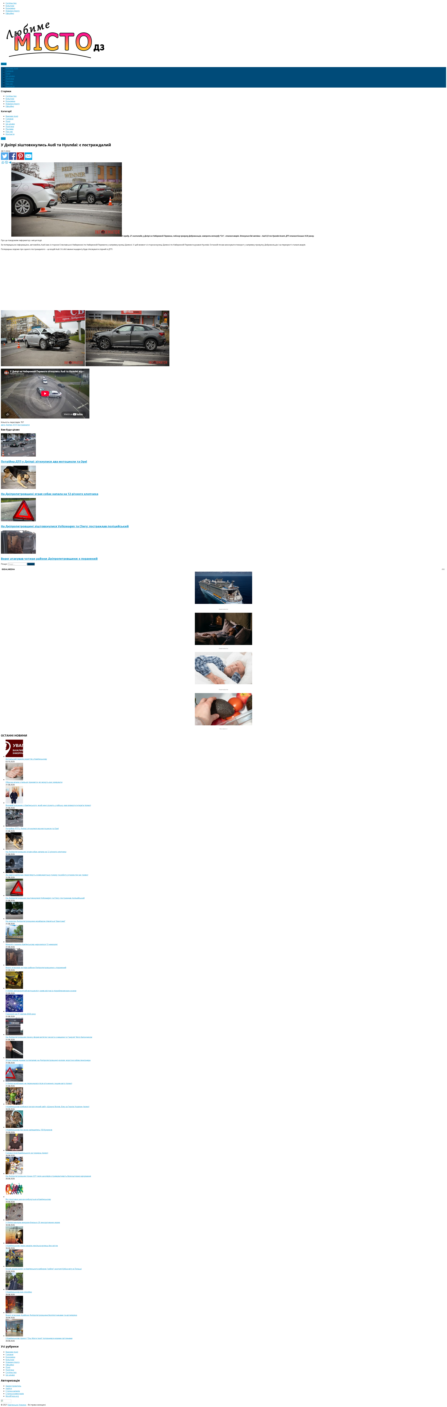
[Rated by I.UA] (6, 1402)
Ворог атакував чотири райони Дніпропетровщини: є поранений (49, 558)
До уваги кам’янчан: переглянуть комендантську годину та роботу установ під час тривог (47, 875)
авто (3, 425)
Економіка (10, 8)
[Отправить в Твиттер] (4, 159)
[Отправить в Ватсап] (3, 162)
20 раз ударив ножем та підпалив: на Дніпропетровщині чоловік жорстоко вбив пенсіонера (48, 1060)
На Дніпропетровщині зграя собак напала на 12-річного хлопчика (49, 494)
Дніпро (9, 425)
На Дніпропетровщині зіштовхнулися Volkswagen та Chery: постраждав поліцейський (65, 526)
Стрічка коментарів (15, 1393)
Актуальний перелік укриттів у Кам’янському (26, 759)
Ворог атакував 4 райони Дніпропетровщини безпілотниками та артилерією (41, 1315)
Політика (10, 78)
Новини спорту (13, 11)
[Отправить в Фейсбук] (12, 159)
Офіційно (10, 13)
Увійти (9, 1388)
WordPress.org (12, 1396)
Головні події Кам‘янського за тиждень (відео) (27, 1153)
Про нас (9, 83)
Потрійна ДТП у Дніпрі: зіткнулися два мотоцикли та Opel (44, 461)
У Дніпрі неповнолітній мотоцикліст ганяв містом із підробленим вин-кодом (41, 990)
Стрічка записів (13, 1391)
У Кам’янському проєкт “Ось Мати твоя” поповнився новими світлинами (39, 1338)
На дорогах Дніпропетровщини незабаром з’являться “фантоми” (35, 921)
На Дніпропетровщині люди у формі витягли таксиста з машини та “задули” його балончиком (49, 1037)
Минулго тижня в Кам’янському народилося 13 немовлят (32, 944)
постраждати (23, 425)
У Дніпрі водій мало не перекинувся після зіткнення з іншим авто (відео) (39, 1083)
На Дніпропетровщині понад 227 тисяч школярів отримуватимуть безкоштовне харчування (48, 1176)
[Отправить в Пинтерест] (20, 159)
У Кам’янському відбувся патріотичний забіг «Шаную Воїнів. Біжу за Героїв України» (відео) (47, 1106)
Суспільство (11, 3)
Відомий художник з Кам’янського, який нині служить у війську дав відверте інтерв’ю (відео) (48, 805)
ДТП (15, 425)
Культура (10, 5)
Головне (9, 71)
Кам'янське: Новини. (17, 1405)
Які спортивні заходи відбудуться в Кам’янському (28, 1199)
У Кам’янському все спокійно (19, 1292)
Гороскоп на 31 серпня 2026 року (21, 1014)
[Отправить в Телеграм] (10, 162)
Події (8, 73)
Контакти (10, 86)
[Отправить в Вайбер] (6, 162)
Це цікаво (10, 76)
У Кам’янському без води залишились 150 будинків (29, 1129)
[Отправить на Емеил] (28, 159)
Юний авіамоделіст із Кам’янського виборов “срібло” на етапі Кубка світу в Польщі (44, 1268)
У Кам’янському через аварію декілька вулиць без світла (32, 1245)
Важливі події (12, 68)
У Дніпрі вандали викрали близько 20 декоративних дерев (33, 1222)
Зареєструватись (13, 1386)
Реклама (9, 81)
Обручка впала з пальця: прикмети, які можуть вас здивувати (34, 782)
